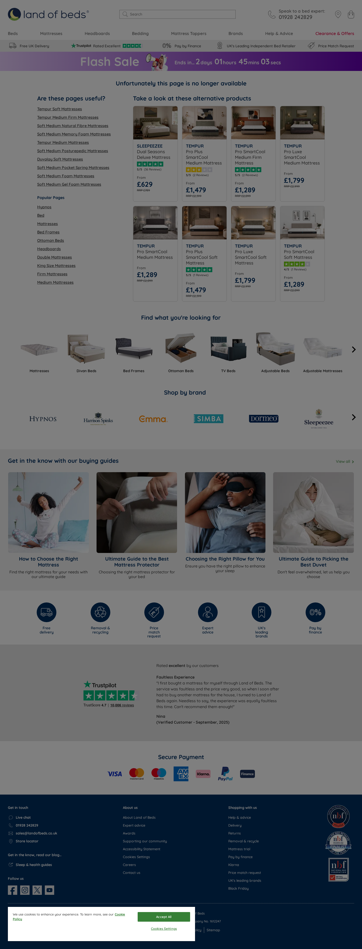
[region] (101, 924)
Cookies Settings (164, 929)
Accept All (163, 917)
